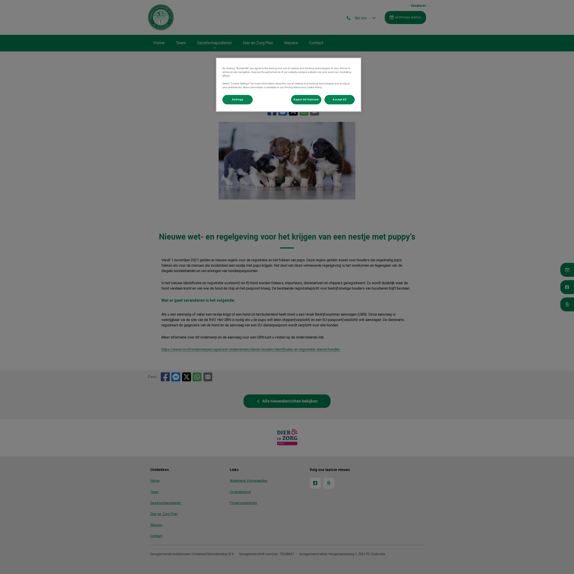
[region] (288, 84)
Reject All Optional (306, 99)
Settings (238, 99)
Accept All (339, 99)
